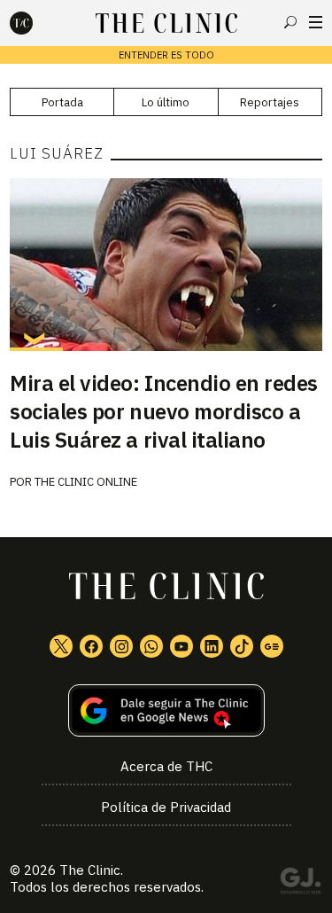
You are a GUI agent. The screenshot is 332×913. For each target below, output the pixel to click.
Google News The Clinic (271, 646)
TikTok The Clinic (241, 646)
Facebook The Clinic (91, 646)
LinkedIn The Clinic (211, 646)
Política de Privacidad (166, 807)
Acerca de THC (166, 766)
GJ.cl (300, 884)
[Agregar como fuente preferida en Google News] (166, 710)
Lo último (165, 102)
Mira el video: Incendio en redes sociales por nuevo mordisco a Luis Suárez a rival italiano (164, 411)
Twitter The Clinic (61, 646)
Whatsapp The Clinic (151, 646)
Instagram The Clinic (121, 646)
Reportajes (269, 102)
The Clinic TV (181, 646)
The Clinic (89, 870)
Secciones (315, 22)
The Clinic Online (86, 481)
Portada (62, 102)
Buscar (290, 22)
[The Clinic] (36, 23)
